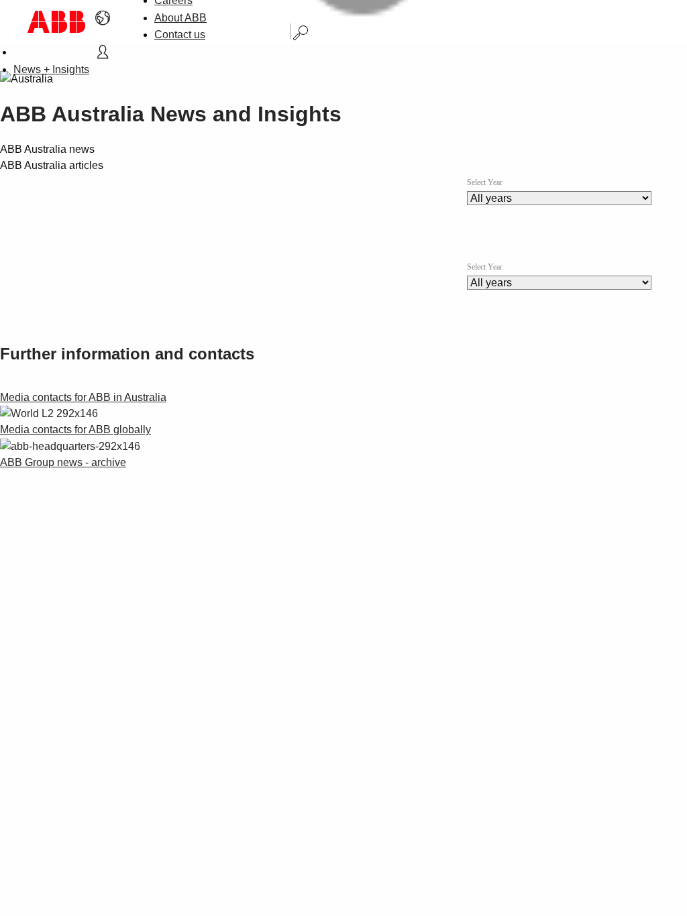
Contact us (179, 34)
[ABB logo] (56, 22)
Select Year (485, 182)
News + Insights (51, 69)
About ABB (180, 17)
